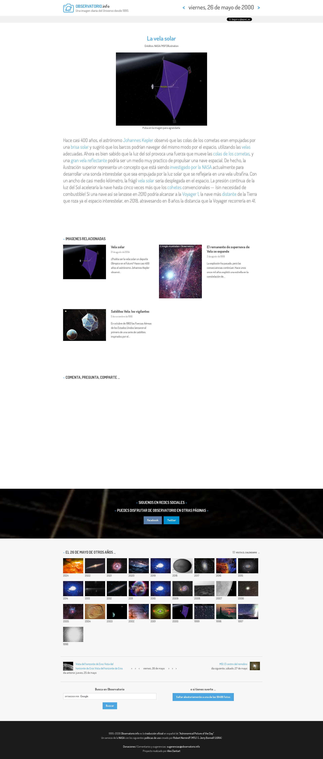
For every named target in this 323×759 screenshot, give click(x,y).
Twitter (171, 520)
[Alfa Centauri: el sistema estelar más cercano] (73, 634)
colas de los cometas (231, 154)
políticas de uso (153, 737)
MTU (194, 737)
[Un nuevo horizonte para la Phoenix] (204, 588)
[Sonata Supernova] (139, 588)
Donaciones (129, 746)
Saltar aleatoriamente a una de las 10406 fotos (203, 697)
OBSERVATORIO (89, 6)
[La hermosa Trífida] (73, 611)
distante (229, 194)
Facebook (152, 520)
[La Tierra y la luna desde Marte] (117, 611)
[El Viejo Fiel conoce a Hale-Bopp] (248, 611)
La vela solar (161, 38)
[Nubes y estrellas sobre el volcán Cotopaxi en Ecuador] (161, 588)
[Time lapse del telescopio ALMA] (73, 588)
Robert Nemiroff (181, 737)
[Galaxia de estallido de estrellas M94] (248, 565)
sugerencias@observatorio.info (183, 746)
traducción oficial (154, 733)
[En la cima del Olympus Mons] (95, 611)
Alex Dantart (173, 751)
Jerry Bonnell (207, 737)
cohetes (174, 187)
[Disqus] (161, 425)
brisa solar (80, 147)
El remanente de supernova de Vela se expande (228, 249)
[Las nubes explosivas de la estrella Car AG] (117, 565)
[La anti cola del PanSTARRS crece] (95, 588)
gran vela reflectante (89, 160)
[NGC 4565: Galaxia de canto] (95, 565)
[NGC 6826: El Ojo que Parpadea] (161, 611)
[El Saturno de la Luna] (226, 588)
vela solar (146, 180)
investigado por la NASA (191, 167)
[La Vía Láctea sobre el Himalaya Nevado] (139, 565)
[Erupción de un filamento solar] (73, 565)
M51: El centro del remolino (233, 664)
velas (246, 147)
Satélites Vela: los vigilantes (130, 311)
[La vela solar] (182, 611)
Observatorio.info (130, 733)
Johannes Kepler (138, 140)
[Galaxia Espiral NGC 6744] (204, 565)
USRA (218, 737)
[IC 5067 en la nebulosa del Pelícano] (226, 565)
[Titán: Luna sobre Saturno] (182, 565)
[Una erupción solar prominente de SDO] (161, 565)
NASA (122, 737)
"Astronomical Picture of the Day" (196, 733)
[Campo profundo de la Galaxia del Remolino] (182, 588)
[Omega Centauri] (248, 588)
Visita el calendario (246, 552)
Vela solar (118, 247)
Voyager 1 (190, 194)
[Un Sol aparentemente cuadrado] (226, 611)
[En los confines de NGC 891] (117, 588)
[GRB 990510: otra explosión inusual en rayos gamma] (204, 611)
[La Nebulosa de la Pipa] (139, 611)
